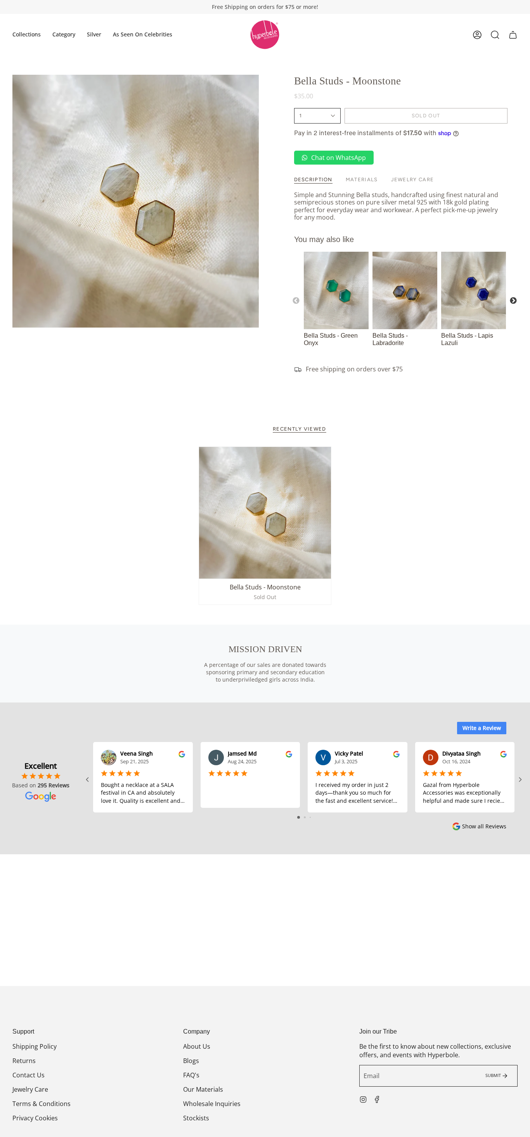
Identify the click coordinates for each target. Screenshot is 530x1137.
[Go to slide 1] (298, 817)
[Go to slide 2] (305, 817)
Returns (24, 1060)
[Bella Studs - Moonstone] (265, 513)
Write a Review (481, 728)
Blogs (191, 1060)
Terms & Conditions (41, 1103)
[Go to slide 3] (310, 817)
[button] (27, 34)
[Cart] (513, 34)
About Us (196, 1046)
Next (513, 301)
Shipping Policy (34, 1046)
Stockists (196, 1118)
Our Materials (203, 1089)
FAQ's (191, 1075)
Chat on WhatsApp (338, 157)
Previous (296, 301)
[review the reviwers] (181, 753)
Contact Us (28, 1075)
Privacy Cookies (35, 1118)
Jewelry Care (30, 1089)
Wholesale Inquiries (212, 1103)
